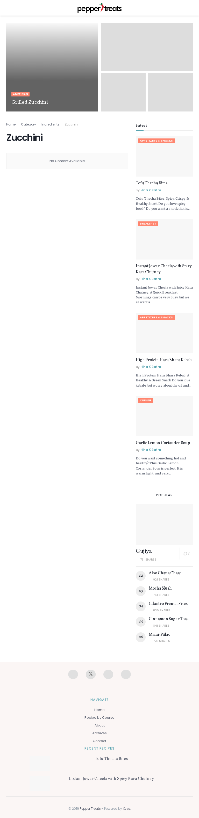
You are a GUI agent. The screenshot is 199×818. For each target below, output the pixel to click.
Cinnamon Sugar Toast (169, 619)
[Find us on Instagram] (108, 674)
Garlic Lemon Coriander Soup (163, 443)
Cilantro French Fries (168, 604)
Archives (99, 733)
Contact (99, 740)
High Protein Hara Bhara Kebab (163, 360)
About (100, 725)
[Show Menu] (8, 8)
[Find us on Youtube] (126, 674)
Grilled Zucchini (29, 102)
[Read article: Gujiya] (164, 524)
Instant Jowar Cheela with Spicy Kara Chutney (111, 779)
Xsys (126, 808)
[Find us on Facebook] (73, 674)
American (20, 94)
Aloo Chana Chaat (165, 573)
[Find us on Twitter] (91, 674)
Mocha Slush (160, 588)
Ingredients (50, 124)
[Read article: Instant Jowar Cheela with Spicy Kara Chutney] (164, 239)
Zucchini (72, 124)
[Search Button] (190, 8)
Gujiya (144, 551)
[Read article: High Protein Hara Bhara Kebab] (164, 333)
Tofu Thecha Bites (151, 183)
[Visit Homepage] (99, 8)
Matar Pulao (159, 635)
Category (28, 124)
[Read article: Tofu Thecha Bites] (164, 156)
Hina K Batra (24, 111)
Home (11, 124)
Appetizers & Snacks (156, 141)
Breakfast (148, 224)
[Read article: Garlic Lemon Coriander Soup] (164, 416)
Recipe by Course (99, 717)
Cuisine (146, 400)
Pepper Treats (90, 808)
